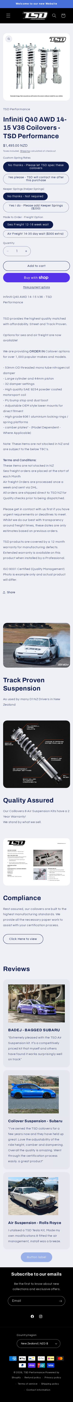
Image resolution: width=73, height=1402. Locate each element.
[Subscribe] (60, 1301)
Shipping (25, 151)
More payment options (36, 287)
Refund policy (33, 1378)
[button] (8, 15)
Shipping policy (50, 1384)
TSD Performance (34, 1372)
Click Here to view (23, 938)
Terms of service (28, 1384)
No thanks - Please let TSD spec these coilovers (36, 167)
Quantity (8, 243)
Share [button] (11, 592)
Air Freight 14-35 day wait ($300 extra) (35, 233)
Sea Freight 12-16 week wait (28, 224)
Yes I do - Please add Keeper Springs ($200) (36, 207)
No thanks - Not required (25, 196)
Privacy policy (53, 1378)
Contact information (38, 1390)
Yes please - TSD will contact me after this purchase (36, 179)
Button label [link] (36, 1257)
